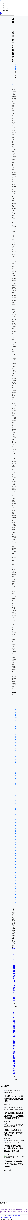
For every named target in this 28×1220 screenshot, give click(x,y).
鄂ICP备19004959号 (6, 1217)
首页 (4, 3)
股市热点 (5, 5)
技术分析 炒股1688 (14, 1215)
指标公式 (5, 8)
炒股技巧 (5, 7)
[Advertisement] (14, 1186)
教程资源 (5, 10)
